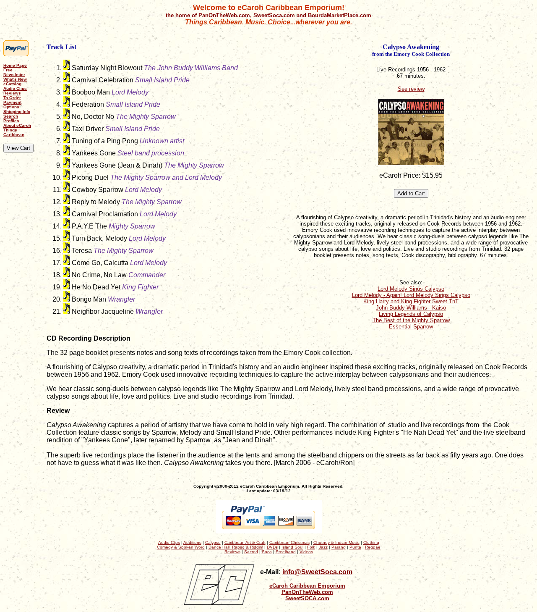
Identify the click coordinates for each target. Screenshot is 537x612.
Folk (311, 547)
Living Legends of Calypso (411, 314)
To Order (12, 97)
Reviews (12, 93)
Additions (192, 542)
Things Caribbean (13, 132)
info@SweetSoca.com (317, 571)
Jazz (323, 547)
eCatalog (12, 83)
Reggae (373, 547)
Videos (306, 551)
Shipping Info (16, 111)
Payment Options (12, 104)
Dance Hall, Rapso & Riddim (236, 547)
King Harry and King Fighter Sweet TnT (411, 301)
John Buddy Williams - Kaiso (411, 308)
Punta (355, 547)
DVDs (272, 547)
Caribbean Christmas (289, 542)
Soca (267, 551)
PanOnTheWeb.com (307, 592)
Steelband (286, 551)
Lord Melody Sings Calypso (411, 289)
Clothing (371, 542)
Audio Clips (15, 88)
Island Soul (292, 547)
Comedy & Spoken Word (181, 547)
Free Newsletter (14, 72)
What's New (15, 79)
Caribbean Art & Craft (245, 542)
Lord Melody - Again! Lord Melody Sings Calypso (411, 295)
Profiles (11, 120)
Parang (338, 547)
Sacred (251, 551)
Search (10, 116)
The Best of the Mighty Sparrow (411, 320)
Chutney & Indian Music (336, 542)
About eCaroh (17, 125)
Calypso (213, 542)
